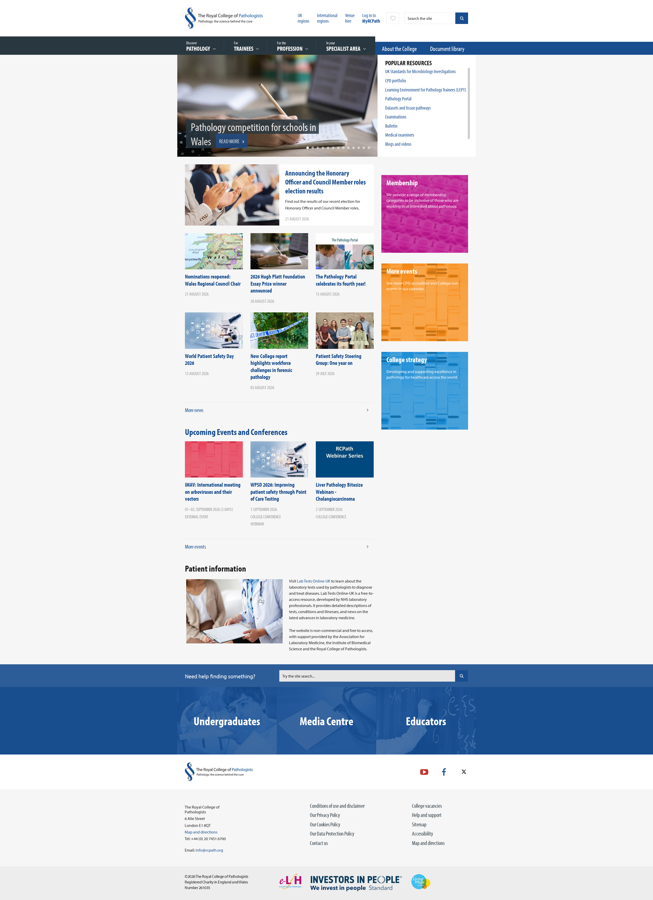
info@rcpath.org (209, 850)
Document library (447, 48)
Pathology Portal (398, 98)
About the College (399, 48)
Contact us (319, 842)
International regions (327, 18)
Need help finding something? (220, 676)
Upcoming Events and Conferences (236, 431)
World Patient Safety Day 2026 (209, 359)
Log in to (371, 18)
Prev (185, 111)
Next (370, 111)
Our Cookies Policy (325, 824)
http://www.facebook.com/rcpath (444, 772)
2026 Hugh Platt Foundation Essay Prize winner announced (277, 283)
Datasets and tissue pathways (408, 107)
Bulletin (391, 126)
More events (195, 546)
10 (353, 148)
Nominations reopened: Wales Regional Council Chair (213, 280)
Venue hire (350, 18)
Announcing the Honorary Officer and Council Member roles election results (325, 181)
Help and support (427, 814)
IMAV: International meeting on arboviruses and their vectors (213, 491)
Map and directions (428, 842)
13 (369, 148)
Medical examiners (399, 134)
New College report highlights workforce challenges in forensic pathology (271, 366)
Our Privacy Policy (325, 814)
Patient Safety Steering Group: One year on (338, 359)
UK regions (303, 18)
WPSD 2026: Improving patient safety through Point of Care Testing (278, 491)
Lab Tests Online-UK (313, 581)
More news (194, 410)
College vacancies (427, 805)
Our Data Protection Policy (332, 833)
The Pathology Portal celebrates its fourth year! (341, 280)
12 (363, 148)
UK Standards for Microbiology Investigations (420, 71)
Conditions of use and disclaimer (337, 805)
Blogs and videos (398, 144)
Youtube (424, 772)
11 (358, 148)
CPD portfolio (395, 80)
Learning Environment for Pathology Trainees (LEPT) (425, 89)
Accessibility (422, 833)
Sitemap (419, 824)
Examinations (395, 116)
